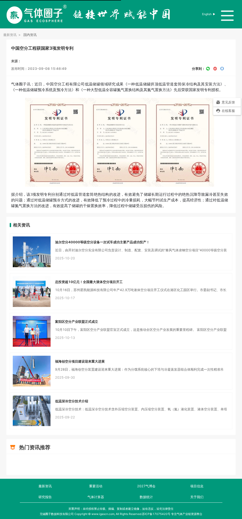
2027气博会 (146, 486)
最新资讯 (45, 486)
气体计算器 (95, 497)
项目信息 (196, 486)
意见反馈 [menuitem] (228, 102)
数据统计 (146, 497)
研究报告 (45, 497)
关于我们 (196, 497)
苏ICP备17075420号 (156, 514)
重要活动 (95, 486)
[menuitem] (227, 110)
